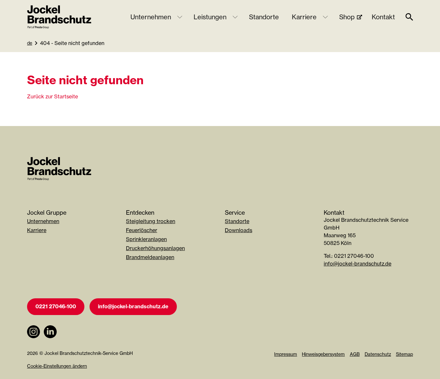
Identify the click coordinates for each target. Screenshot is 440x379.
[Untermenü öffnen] (180, 17)
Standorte (264, 17)
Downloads (238, 230)
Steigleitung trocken (150, 221)
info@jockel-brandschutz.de (357, 263)
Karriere (304, 17)
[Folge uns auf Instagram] (33, 341)
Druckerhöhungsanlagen (155, 248)
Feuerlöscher (141, 230)
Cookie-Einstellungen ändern (57, 366)
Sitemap (404, 354)
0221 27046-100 (55, 306)
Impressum (285, 354)
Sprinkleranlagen (146, 239)
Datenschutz (378, 354)
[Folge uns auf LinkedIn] (50, 341)
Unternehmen (150, 17)
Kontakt (383, 17)
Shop (347, 17)
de (29, 43)
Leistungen (210, 17)
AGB (355, 354)
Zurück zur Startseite (52, 96)
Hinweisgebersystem (323, 354)
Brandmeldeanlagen (150, 257)
